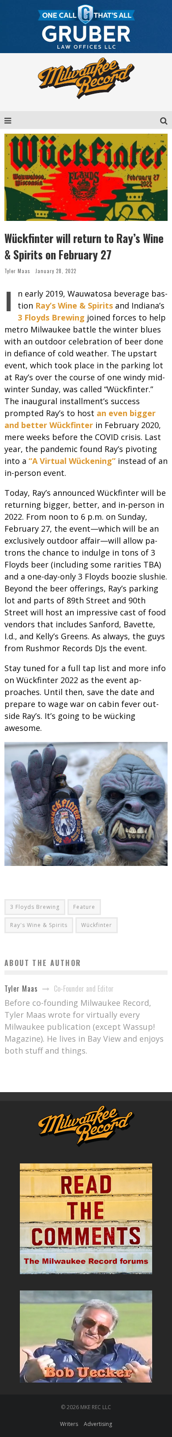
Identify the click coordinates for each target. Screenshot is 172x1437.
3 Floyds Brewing (35, 907)
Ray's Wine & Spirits (38, 925)
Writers (69, 1424)
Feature (84, 907)
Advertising (98, 1424)
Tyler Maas (17, 270)
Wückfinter (96, 925)
